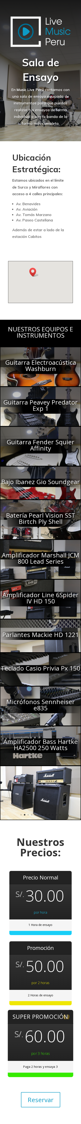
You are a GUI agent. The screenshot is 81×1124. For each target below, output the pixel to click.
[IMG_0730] (40, 819)
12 (60, 815)
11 (56, 815)
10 (53, 815)
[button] (34, 272)
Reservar (41, 1099)
